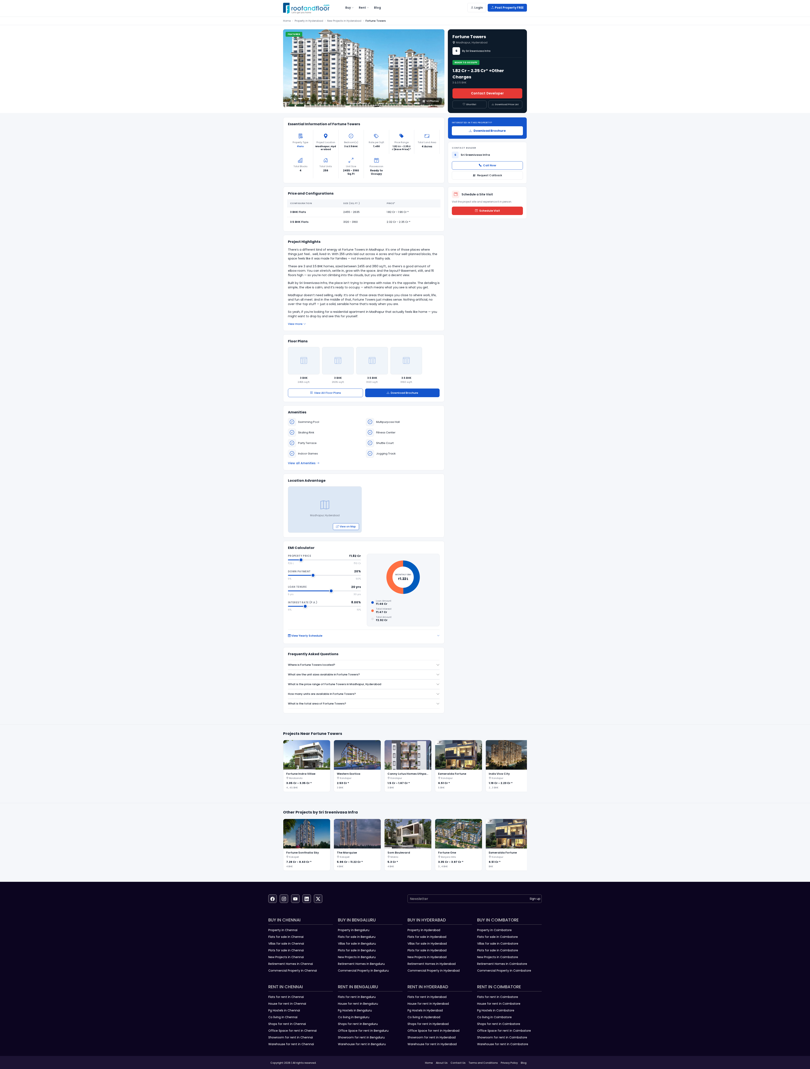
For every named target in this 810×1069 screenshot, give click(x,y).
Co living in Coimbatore (494, 1017)
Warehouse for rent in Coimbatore (502, 1044)
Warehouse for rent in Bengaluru (362, 1044)
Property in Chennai (282, 930)
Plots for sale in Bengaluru (357, 950)
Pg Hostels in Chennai (284, 1010)
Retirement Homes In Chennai (290, 964)
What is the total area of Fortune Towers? (317, 704)
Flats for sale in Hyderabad (427, 937)
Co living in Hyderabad (424, 1017)
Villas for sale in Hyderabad (427, 943)
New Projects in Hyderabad (344, 21)
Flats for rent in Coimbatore (497, 997)
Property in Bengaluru (353, 930)
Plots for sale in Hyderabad (427, 950)
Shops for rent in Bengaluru (358, 1024)
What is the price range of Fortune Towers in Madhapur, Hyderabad (334, 684)
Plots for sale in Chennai (286, 950)
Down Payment (299, 571)
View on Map (348, 526)
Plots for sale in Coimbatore (497, 950)
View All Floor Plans (327, 393)
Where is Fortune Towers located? (311, 665)
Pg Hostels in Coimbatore (495, 1010)
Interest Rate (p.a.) (302, 602)
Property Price (299, 556)
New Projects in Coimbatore (497, 957)
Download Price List (507, 104)
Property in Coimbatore (494, 930)
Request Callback (489, 175)
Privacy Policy (509, 1063)
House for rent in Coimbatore (498, 1004)
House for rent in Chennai (287, 1004)
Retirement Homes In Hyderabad (432, 964)
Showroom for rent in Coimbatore (502, 1037)
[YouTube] (295, 898)
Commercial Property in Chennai (292, 970)
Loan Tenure (297, 587)
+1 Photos (432, 101)
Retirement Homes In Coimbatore (502, 964)
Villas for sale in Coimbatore (497, 943)
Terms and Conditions (483, 1063)
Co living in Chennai (282, 1017)
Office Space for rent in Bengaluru (363, 1031)
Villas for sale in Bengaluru (357, 943)
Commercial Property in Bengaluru (363, 970)
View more (295, 324)
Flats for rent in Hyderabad (427, 997)
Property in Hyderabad (309, 21)
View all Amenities (302, 463)
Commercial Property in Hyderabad (434, 970)
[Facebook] (272, 898)
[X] (318, 898)
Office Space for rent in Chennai (292, 1031)
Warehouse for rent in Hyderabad (432, 1044)
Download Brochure (404, 393)
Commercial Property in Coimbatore (504, 970)
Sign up (535, 899)
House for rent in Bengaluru (358, 1004)
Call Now (489, 165)
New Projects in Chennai (286, 957)
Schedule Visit (489, 211)
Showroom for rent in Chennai (290, 1037)
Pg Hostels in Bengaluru (355, 1010)
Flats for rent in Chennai (286, 997)
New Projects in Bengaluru (357, 957)
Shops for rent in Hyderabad (428, 1024)
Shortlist (471, 104)
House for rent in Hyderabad (428, 1004)
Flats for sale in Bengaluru (356, 937)
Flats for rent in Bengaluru (357, 997)
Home (287, 21)
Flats (300, 146)
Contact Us (458, 1063)
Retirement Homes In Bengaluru (361, 964)
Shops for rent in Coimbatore (498, 1024)
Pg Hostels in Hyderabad (425, 1010)
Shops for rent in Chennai (287, 1024)
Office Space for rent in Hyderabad (433, 1031)
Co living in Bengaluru (353, 1017)
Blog (523, 1063)
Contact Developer (487, 93)
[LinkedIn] (306, 898)
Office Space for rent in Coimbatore (504, 1031)
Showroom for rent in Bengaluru (361, 1037)
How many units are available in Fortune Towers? (322, 694)
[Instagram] (284, 898)
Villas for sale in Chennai (286, 943)
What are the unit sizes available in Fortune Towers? (324, 674)
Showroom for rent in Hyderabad (432, 1037)
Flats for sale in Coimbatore (497, 937)
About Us (442, 1063)
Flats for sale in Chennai (286, 937)
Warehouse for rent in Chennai (291, 1044)
